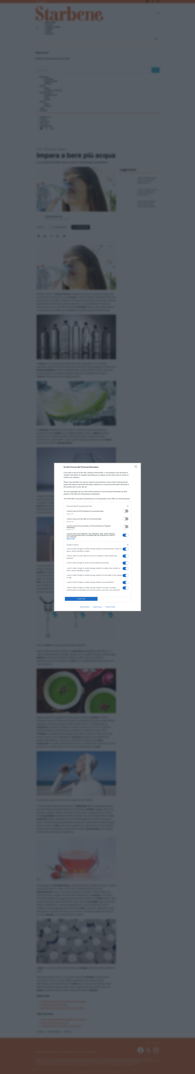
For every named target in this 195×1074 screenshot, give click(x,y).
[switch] (125, 511)
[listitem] (97, 506)
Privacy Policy (110, 607)
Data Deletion (85, 607)
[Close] (136, 467)
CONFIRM (81, 599)
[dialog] (97, 537)
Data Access (97, 607)
